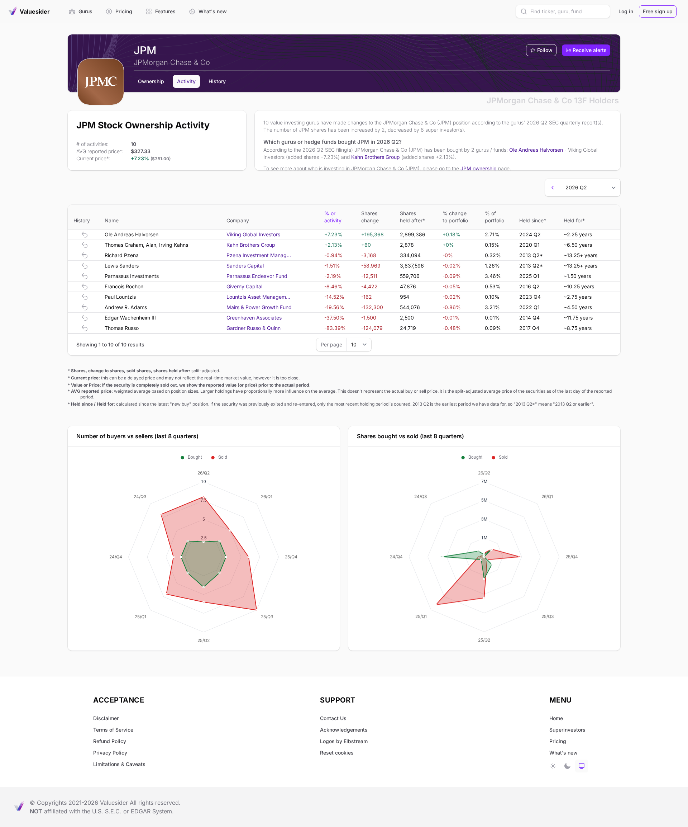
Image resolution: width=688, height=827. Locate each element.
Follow (545, 50)
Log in (625, 11)
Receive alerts (590, 50)
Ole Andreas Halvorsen (536, 150)
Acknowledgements (344, 730)
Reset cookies (337, 753)
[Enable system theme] (581, 766)
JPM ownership (478, 168)
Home (556, 718)
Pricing (557, 741)
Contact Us (333, 718)
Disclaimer (106, 718)
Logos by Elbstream (344, 741)
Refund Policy (109, 741)
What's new (563, 753)
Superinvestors (567, 730)
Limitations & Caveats (119, 764)
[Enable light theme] (552, 766)
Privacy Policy (110, 753)
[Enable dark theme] (567, 766)
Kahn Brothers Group (375, 157)
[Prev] (553, 187)
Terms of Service (113, 730)
